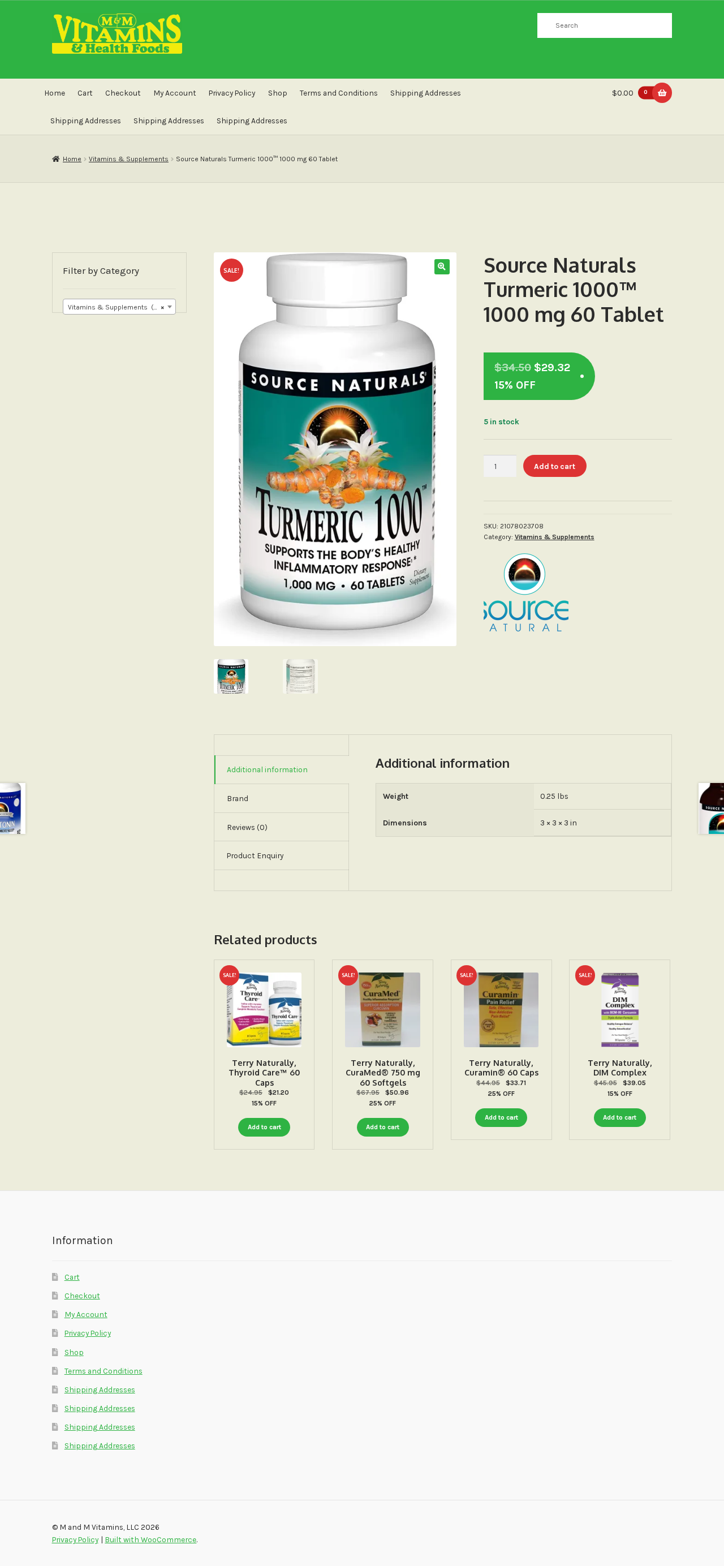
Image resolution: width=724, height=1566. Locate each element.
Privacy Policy (232, 92)
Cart (85, 92)
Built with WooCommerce (150, 1539)
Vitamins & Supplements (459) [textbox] (118, 307)
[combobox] (119, 307)
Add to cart (554, 466)
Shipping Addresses (425, 92)
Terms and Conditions (339, 92)
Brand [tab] (237, 798)
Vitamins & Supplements (129, 159)
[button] (442, 266)
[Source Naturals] (526, 592)
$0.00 (630, 92)
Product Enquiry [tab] (255, 855)
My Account (174, 92)
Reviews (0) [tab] (247, 827)
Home (54, 92)
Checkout (123, 92)
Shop (277, 92)
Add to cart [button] (264, 1127)
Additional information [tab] (267, 769)
